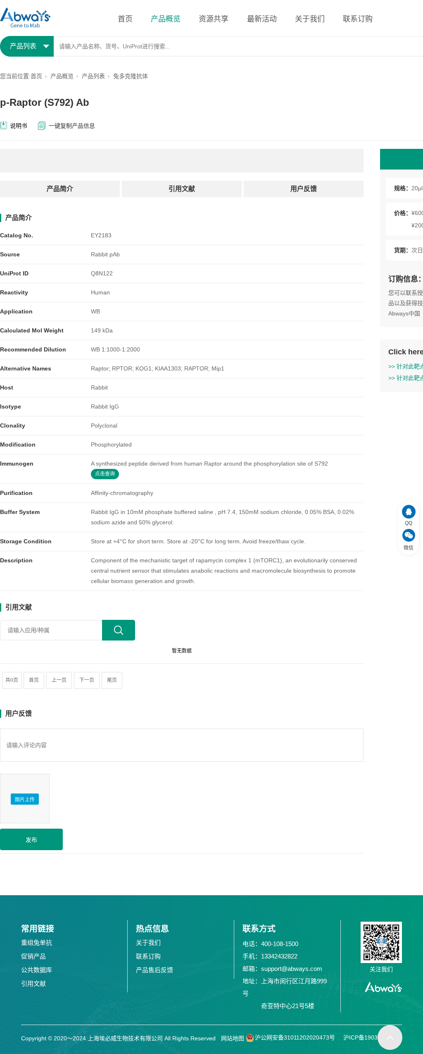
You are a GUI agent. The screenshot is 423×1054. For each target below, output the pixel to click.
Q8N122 (102, 273)
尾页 (112, 680)
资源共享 (213, 19)
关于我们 (310, 19)
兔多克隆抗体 (130, 76)
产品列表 (93, 76)
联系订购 (358, 19)
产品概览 (166, 19)
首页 (125, 19)
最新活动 (262, 19)
